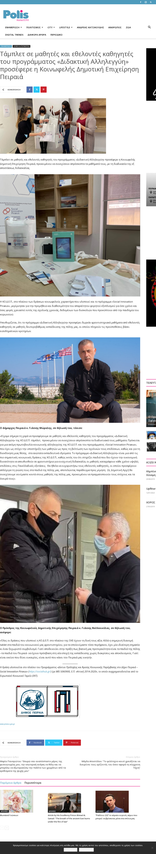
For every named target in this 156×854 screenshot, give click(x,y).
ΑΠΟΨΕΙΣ (4, 811)
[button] (149, 27)
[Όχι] (152, 847)
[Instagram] (145, 2)
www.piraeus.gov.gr (7, 724)
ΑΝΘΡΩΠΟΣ (115, 27)
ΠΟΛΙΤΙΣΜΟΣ (33, 27)
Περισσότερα (32, 782)
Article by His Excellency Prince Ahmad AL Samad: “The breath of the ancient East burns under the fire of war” (69, 818)
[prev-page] (2, 828)
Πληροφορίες (86, 850)
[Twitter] (150, 2)
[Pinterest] (44, 90)
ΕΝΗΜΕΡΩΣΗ (12, 27)
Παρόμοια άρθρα (10, 782)
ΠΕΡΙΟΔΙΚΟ (56, 34)
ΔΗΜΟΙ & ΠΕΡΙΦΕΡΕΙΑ (21, 46)
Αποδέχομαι (70, 850)
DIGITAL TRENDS (14, 34)
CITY (50, 27)
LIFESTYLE (64, 27)
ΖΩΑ (128, 27)
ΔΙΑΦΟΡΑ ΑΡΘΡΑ (37, 34)
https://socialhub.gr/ (40, 671)
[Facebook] (140, 2)
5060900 (65, 671)
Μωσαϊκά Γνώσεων (9, 815)
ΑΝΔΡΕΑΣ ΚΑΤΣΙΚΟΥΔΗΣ (90, 27)
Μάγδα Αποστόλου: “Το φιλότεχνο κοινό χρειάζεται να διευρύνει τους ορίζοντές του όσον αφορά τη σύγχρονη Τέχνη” (110, 764)
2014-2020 (90, 671)
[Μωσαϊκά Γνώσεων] (22, 801)
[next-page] (7, 828)
